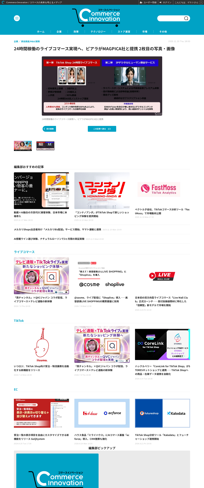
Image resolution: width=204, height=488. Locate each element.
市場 (144, 31)
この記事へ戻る (102, 128)
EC (16, 389)
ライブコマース (24, 252)
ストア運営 (124, 31)
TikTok (19, 320)
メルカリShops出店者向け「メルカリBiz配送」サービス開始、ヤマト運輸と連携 (68, 229)
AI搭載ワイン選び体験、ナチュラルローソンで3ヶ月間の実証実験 (59, 238)
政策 (76, 31)
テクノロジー (98, 31)
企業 (59, 31)
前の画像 (50, 128)
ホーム (41, 31)
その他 (163, 31)
